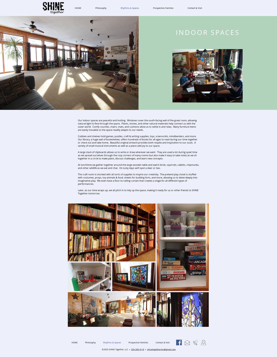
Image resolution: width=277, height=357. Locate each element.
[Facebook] (179, 342)
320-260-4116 (137, 349)
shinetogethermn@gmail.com (161, 349)
